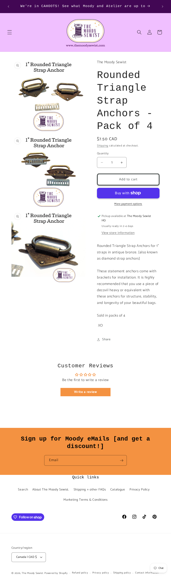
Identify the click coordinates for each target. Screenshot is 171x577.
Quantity (103, 153)
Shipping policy (122, 573)
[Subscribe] (122, 460)
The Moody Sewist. (33, 573)
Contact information (147, 573)
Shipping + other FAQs (90, 489)
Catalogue (117, 489)
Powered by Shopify (56, 573)
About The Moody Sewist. (50, 489)
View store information (118, 232)
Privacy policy (100, 573)
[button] (10, 32)
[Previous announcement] (8, 6)
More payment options (128, 204)
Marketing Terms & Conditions (85, 499)
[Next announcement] (162, 6)
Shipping (102, 145)
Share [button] (106, 339)
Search (23, 489)
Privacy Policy (140, 489)
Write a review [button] (85, 392)
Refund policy (80, 573)
